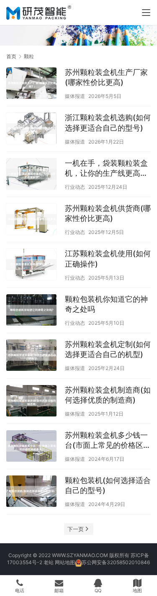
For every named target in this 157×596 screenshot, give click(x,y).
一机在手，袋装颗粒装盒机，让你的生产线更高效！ (106, 168)
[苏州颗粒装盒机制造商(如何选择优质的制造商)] (31, 402)
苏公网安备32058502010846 (116, 562)
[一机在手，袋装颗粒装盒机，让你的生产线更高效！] (31, 175)
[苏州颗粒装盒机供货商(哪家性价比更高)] (31, 220)
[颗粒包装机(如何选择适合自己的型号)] (31, 492)
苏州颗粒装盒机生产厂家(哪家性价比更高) (106, 77)
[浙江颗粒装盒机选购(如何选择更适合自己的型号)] (31, 129)
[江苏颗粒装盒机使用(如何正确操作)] (31, 265)
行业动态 (75, 187)
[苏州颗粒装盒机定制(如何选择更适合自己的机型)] (31, 356)
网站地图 (65, 562)
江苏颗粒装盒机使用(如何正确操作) (108, 258)
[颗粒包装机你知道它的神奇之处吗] (31, 311)
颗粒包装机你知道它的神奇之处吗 (106, 304)
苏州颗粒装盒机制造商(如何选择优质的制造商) (108, 394)
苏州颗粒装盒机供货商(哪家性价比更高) (108, 213)
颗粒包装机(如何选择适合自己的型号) (108, 485)
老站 (49, 562)
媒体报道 (75, 96)
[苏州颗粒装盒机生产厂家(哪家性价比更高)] (31, 84)
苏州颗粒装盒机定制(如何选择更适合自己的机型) (108, 349)
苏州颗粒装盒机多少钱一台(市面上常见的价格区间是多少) (108, 440)
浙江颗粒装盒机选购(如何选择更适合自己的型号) (108, 122)
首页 (11, 56)
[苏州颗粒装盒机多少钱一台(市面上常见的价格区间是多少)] (31, 447)
